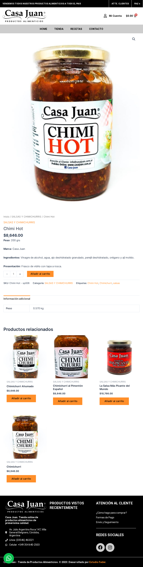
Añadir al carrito (40, 273)
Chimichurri (106, 283)
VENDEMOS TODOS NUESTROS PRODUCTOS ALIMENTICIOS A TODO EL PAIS (42, 3)
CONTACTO (96, 29)
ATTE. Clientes (120, 3)
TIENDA (58, 29)
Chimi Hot (93, 283)
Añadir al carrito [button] (21, 398)
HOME (43, 29)
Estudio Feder (97, 562)
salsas (116, 283)
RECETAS (76, 29)
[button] (134, 39)
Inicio (6, 216)
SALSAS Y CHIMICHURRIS (26, 216)
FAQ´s (137, 3)
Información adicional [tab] (16, 298)
